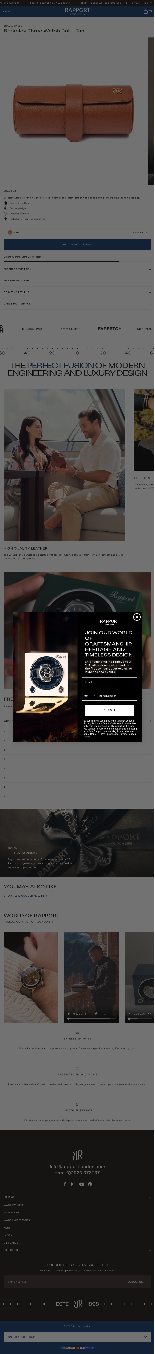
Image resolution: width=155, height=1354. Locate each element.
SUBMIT (108, 710)
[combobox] (88, 695)
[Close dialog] (135, 617)
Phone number (89, 688)
